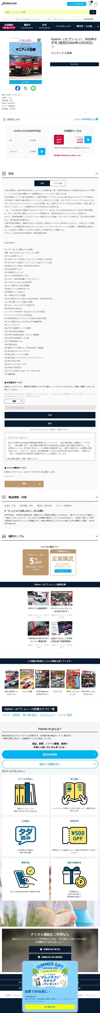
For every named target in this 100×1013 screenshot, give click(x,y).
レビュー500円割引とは (85, 119)
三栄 (9, 98)
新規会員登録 (50, 754)
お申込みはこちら (63, 571)
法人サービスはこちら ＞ (13, 771)
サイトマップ (90, 995)
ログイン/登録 (76, 4)
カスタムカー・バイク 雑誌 (41, 19)
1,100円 (33, 140)
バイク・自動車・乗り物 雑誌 (19, 19)
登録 (24, 483)
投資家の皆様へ (78, 995)
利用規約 (8, 995)
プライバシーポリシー (21, 995)
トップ (4, 19)
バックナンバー (76, 19)
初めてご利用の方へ (50, 764)
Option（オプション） (61, 19)
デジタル (13, 151)
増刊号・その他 (84, 26)
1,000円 (33, 151)
